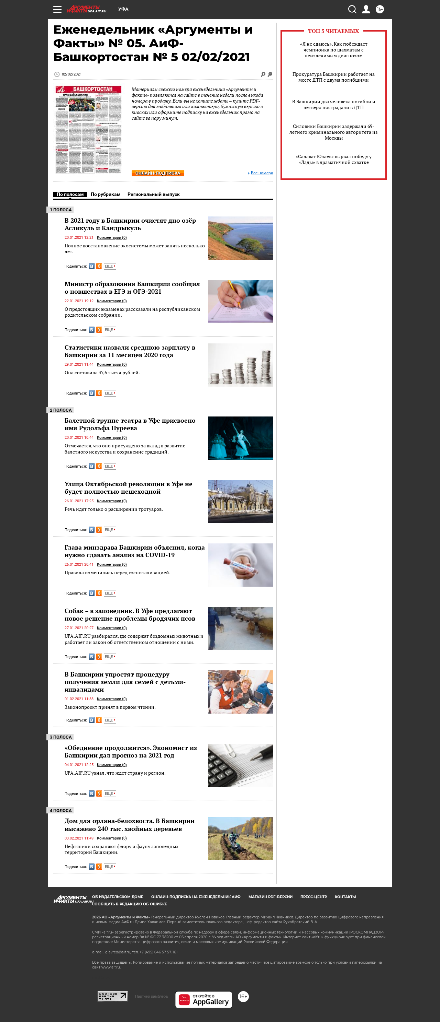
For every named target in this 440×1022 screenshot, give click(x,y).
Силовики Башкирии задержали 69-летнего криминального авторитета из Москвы (333, 132)
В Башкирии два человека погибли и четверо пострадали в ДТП (333, 104)
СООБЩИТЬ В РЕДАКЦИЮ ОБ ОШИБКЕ (129, 904)
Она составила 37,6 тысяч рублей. (102, 372)
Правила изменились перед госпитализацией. (117, 572)
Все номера (262, 173)
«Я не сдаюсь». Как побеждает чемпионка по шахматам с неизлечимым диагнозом (333, 49)
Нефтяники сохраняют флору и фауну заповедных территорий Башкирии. (121, 849)
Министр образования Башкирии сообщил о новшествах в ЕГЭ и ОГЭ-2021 (132, 287)
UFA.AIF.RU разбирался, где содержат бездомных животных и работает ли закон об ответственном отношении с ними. (134, 639)
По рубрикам (106, 194)
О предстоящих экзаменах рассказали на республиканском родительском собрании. (132, 312)
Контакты (345, 897)
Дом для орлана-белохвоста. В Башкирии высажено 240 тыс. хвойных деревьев (130, 824)
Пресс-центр (313, 897)
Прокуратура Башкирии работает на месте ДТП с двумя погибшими (334, 77)
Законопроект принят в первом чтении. (110, 707)
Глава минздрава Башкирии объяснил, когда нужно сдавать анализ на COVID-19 (135, 551)
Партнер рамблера (151, 996)
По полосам (70, 194)
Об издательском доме (117, 897)
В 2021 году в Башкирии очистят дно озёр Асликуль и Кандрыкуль (130, 224)
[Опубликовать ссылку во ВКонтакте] (92, 266)
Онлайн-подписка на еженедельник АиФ (196, 897)
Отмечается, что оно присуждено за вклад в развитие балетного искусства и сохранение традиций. (125, 449)
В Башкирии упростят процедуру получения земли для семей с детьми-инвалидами (125, 681)
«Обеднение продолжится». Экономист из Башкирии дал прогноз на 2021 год (131, 751)
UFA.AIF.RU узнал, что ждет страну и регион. (115, 773)
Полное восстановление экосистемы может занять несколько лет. (135, 249)
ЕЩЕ (109, 266)
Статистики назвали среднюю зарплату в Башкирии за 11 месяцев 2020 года (130, 351)
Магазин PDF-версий (271, 897)
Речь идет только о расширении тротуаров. (114, 509)
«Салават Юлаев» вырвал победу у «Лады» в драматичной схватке (334, 159)
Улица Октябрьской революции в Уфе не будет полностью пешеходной (128, 487)
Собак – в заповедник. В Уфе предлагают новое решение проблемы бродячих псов (130, 614)
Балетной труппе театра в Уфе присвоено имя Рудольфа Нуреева (130, 424)
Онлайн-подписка (157, 173)
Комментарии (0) (112, 237)
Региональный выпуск (154, 194)
